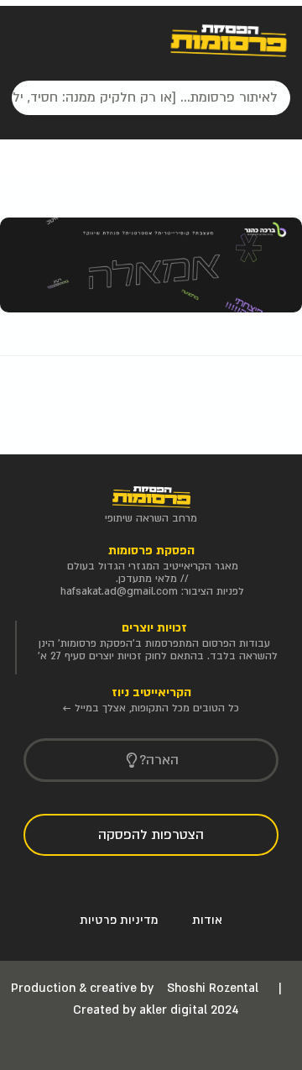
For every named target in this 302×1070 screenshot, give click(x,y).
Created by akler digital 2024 (156, 1010)
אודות (207, 920)
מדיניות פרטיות (119, 920)
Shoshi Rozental (214, 988)
